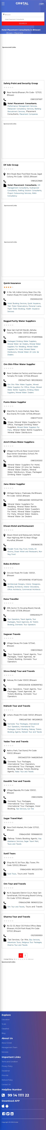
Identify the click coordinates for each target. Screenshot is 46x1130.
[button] (22, 3)
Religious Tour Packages (32, 942)
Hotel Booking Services (16, 303)
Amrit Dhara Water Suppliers (19, 442)
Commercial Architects (31, 589)
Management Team (9, 1047)
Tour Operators (13, 619)
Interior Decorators (31, 587)
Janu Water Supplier (14, 484)
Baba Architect (12, 564)
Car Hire (30, 809)
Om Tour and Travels (15, 884)
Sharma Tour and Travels (17, 917)
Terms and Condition (10, 1062)
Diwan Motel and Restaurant (19, 526)
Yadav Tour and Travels (16, 741)
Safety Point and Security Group (21, 83)
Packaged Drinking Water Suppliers (21, 341)
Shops (32, 387)
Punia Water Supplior (15, 402)
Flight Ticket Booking (16, 309)
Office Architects (14, 589)
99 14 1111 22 (17, 1095)
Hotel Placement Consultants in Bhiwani (13, 37)
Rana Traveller (11, 599)
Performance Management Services (22, 106)
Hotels (30, 549)
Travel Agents (25, 619)
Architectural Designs (15, 584)
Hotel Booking (22, 729)
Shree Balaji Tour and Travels (19, 671)
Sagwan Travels (12, 634)
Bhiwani (9, 33)
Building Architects (15, 587)
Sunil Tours (9, 853)
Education (6, 1020)
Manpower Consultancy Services (20, 109)
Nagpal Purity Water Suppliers (20, 321)
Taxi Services (21, 809)
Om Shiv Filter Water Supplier (19, 364)
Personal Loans (35, 306)
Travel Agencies (22, 622)
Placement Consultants (15, 34)
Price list (5, 1075)
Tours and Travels (14, 844)
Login (41, 4)
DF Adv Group (11, 165)
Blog (3, 1033)
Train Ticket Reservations (17, 306)
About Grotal (7, 1043)
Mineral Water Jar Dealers (17, 344)
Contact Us (6, 1085)
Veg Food (23, 549)
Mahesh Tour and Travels (17, 706)
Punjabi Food (12, 549)
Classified (5, 1029)
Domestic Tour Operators (25, 625)
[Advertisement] (23, 64)
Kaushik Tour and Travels (17, 781)
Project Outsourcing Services (19, 193)
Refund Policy (7, 1080)
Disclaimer (6, 1071)
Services (5, 1052)
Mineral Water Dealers (24, 393)
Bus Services (34, 940)
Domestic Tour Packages (17, 724)
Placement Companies (28, 114)
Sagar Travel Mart (13, 818)
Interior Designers (33, 584)
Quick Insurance (12, 283)
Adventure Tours (14, 942)
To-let (4, 1024)
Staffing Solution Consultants (29, 191)
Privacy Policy (7, 1066)
